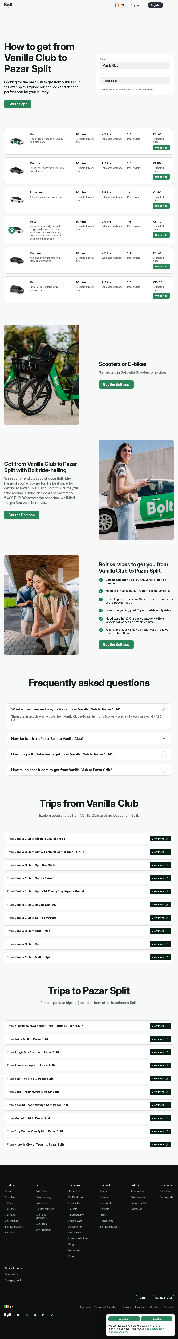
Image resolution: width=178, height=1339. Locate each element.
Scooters (10, 1197)
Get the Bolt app (116, 384)
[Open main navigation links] (171, 5)
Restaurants (106, 1220)
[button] (164, 709)
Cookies (154, 1307)
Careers (72, 1208)
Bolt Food (10, 1214)
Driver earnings (44, 1197)
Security (168, 1307)
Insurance (140, 1307)
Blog (71, 1244)
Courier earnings (45, 1208)
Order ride (161, 147)
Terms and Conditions (106, 1307)
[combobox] (135, 65)
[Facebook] (18, 1315)
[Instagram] (35, 1315)
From (103, 59)
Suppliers (84, 1307)
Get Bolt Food (163, 1298)
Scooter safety (139, 1203)
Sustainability (76, 1214)
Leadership (74, 1203)
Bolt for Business (14, 1226)
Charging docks (14, 1280)
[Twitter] (26, 1315)
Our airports (166, 1197)
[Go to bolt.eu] (8, 5)
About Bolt (74, 1191)
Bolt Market (11, 1220)
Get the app (17, 104)
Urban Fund (75, 1232)
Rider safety (137, 1191)
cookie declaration (152, 1328)
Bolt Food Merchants (41, 1216)
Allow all (124, 1318)
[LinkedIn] (43, 1315)
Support (136, 5)
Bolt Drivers (42, 1191)
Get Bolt (143, 1298)
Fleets (103, 1214)
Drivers (104, 1197)
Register (155, 5)
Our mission (11, 1274)
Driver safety (138, 1197)
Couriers (104, 1208)
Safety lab (136, 1208)
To (101, 74)
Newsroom (74, 1250)
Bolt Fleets (41, 1223)
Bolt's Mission (76, 1197)
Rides (8, 1191)
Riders (103, 1191)
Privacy (127, 1307)
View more (158, 838)
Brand (71, 1256)
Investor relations (78, 1238)
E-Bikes (9, 1203)
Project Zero (75, 1220)
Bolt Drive (10, 1208)
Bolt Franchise (44, 1229)
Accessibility (75, 1226)
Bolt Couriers (43, 1203)
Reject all (157, 1318)
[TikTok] (51, 1315)
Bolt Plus (10, 1232)
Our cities (165, 1191)
